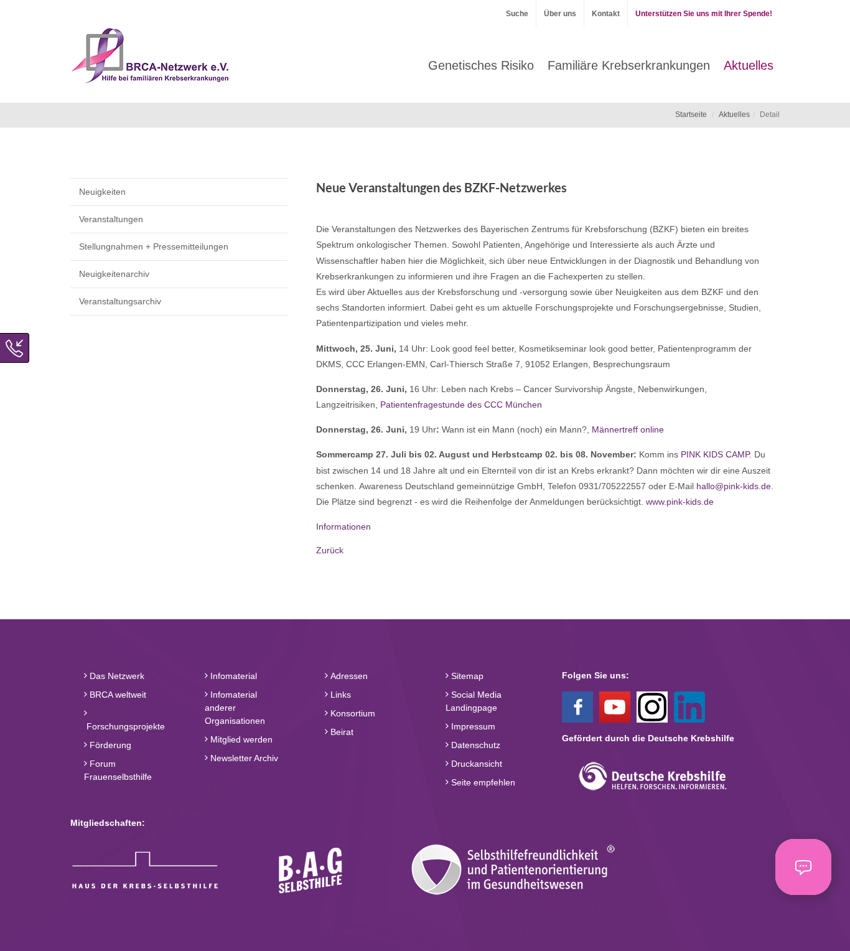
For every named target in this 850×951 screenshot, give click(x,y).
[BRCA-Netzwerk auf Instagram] (652, 706)
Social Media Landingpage (474, 701)
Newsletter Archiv (243, 758)
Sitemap (466, 676)
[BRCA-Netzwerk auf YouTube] (614, 706)
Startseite (691, 114)
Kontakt (606, 13)
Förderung (109, 745)
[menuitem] (481, 65)
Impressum (472, 726)
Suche (517, 13)
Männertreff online (628, 429)
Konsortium (351, 713)
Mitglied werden (240, 739)
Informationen (343, 527)
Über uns (560, 13)
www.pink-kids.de (680, 502)
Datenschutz (474, 745)
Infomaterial (232, 676)
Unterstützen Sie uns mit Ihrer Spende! (703, 13)
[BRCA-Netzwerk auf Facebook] (577, 706)
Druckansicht (475, 764)
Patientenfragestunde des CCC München (462, 405)
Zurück (329, 550)
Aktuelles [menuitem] (748, 65)
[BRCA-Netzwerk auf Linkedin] (689, 706)
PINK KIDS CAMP (715, 454)
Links (339, 695)
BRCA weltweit (116, 695)
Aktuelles (734, 114)
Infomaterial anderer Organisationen (235, 708)
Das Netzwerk (115, 676)
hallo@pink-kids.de (733, 486)
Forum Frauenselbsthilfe (118, 770)
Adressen (348, 676)
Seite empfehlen (482, 782)
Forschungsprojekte (124, 726)
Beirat (340, 732)
